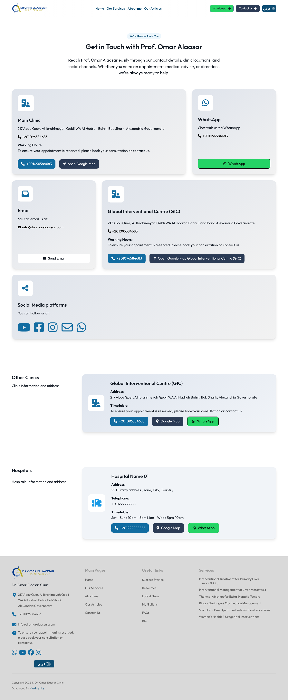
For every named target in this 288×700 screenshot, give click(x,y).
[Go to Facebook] (39, 327)
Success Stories (153, 580)
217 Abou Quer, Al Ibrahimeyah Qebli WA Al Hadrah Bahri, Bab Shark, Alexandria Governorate (43, 600)
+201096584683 (29, 614)
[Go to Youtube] (24, 327)
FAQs (145, 613)
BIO (144, 621)
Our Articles (153, 8)
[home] (29, 9)
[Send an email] (67, 327)
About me (135, 8)
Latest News (150, 596)
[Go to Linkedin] (14, 652)
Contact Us (93, 613)
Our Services (116, 8)
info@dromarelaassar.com (36, 624)
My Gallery (150, 604)
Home (99, 8)
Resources (149, 588)
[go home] (33, 572)
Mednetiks (37, 688)
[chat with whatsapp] (81, 327)
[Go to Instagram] (53, 327)
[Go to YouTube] (22, 652)
